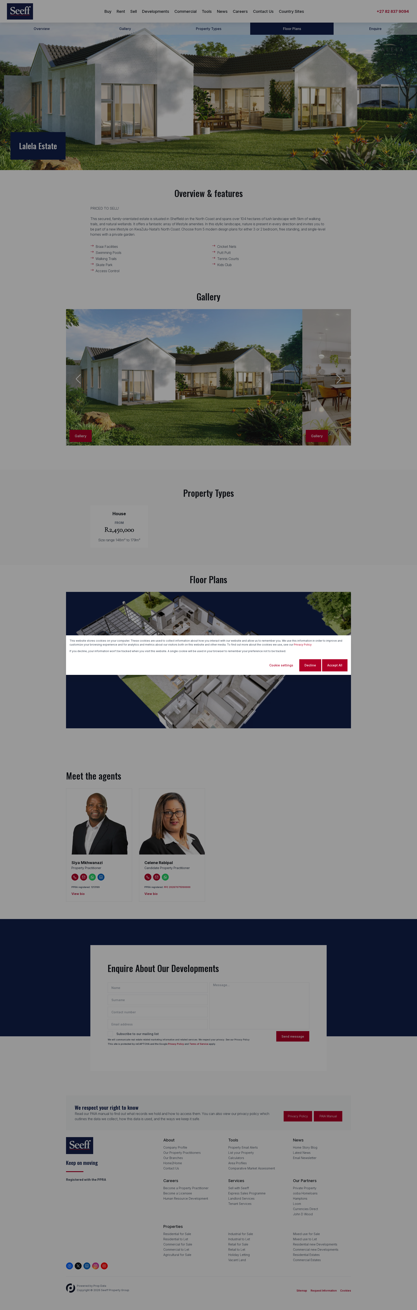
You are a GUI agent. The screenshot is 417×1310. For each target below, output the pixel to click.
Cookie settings (281, 665)
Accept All (334, 665)
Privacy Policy (303, 644)
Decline (310, 665)
